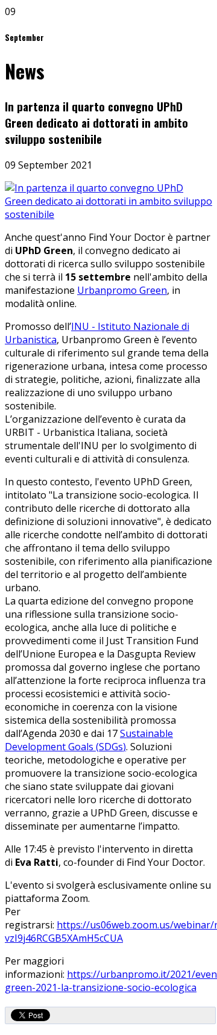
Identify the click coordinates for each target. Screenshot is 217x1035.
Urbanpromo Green (122, 290)
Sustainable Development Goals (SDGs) (89, 740)
